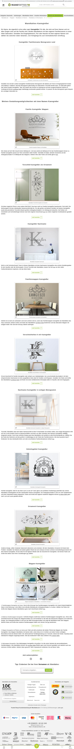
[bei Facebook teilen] (38, 659)
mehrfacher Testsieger (57, 1)
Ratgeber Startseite (7, 15)
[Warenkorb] (70, 747)
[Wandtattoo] (19, 5)
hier (57, 154)
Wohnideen (68, 697)
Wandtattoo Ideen (27, 15)
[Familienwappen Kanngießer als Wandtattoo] (37, 299)
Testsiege (42, 689)
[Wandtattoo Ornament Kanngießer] (37, 526)
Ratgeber (12, 17)
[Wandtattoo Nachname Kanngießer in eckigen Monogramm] (37, 410)
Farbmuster (31, 689)
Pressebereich (42, 687)
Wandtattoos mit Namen (21, 17)
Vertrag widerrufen (42, 693)
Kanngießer (50, 17)
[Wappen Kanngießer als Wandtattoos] (37, 583)
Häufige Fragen (32, 684)
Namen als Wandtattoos (55, 15)
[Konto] (4, 747)
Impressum (31, 696)
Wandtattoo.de (5, 17)
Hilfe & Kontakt (68, 1)
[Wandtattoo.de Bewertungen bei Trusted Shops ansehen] (55, 694)
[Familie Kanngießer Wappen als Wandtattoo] (37, 129)
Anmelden (13, 701)
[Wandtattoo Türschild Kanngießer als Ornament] (37, 185)
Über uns (42, 684)
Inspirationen (68, 692)
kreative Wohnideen (40, 15)
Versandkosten (31, 692)
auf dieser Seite (17, 89)
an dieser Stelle (63, 494)
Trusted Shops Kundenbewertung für (25, 707)
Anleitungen (17, 15)
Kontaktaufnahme (31, 687)
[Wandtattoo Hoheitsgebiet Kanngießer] (37, 469)
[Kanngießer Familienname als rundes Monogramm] (37, 62)
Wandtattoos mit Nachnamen (36, 17)
